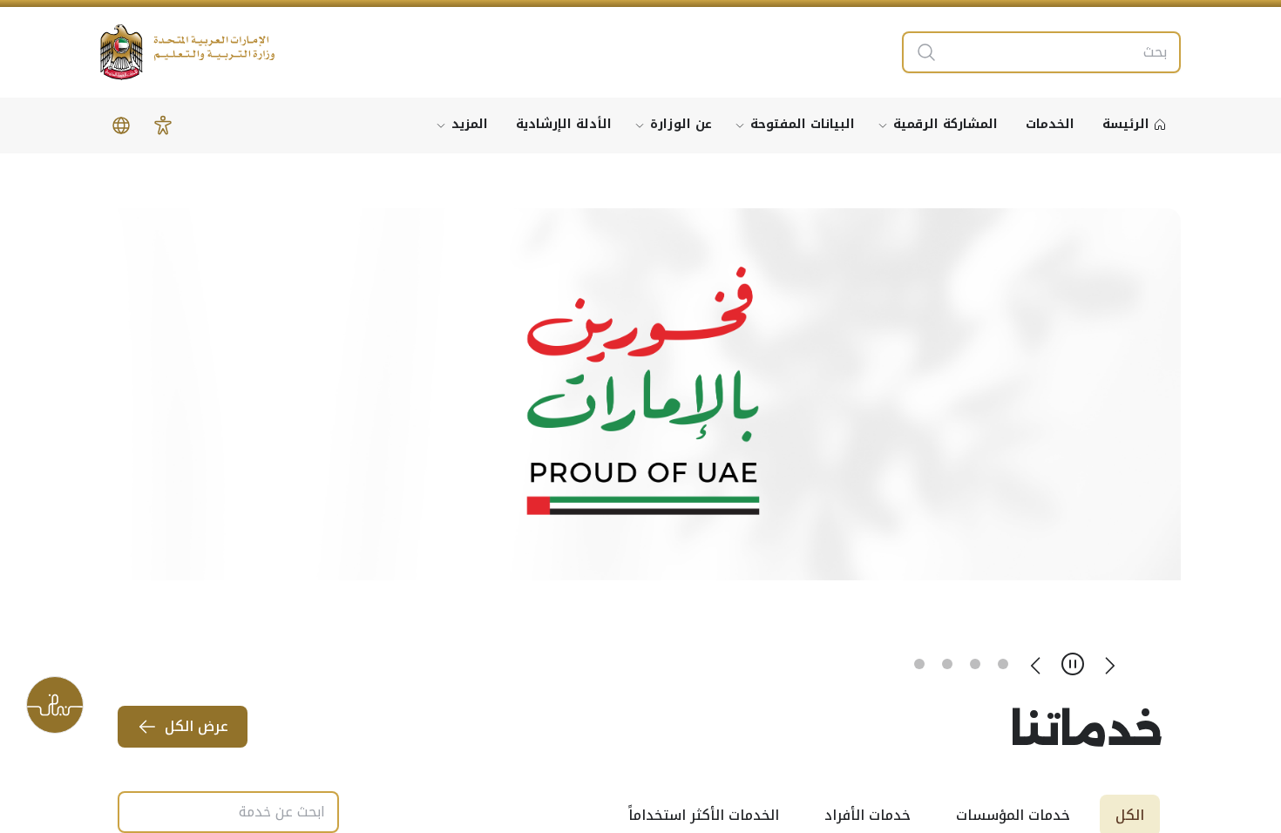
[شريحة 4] (919, 664)
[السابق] (1109, 664)
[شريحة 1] (1003, 664)
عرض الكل (196, 726)
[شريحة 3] (947, 664)
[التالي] (1036, 664)
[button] (163, 125)
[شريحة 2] (975, 664)
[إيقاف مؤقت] (1073, 664)
